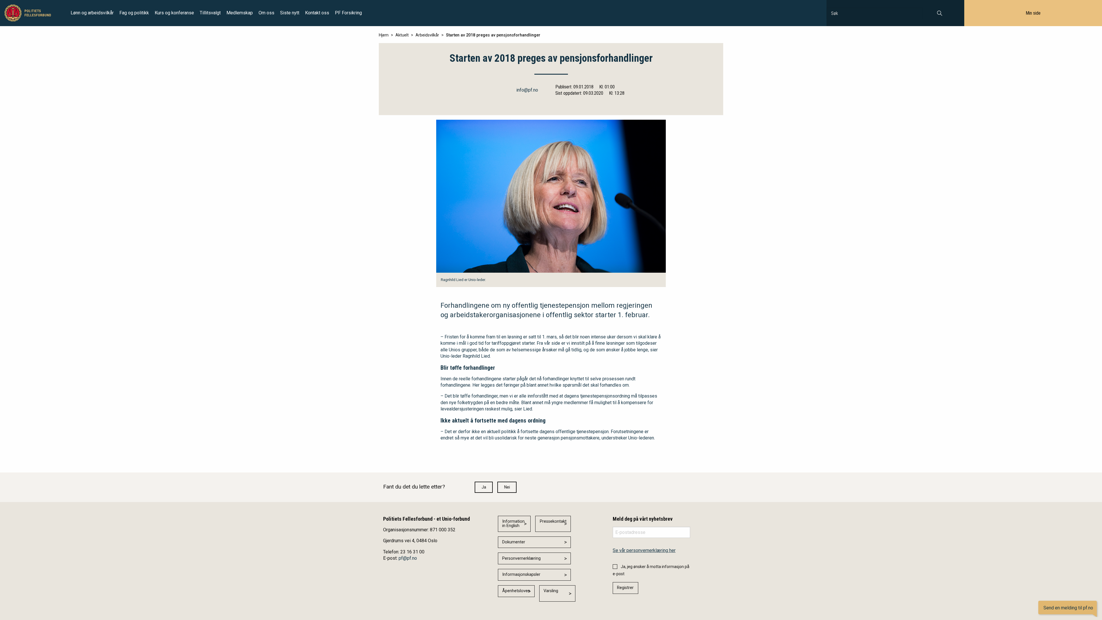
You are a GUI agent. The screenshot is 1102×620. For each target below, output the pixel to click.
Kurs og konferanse (174, 13)
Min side (1033, 13)
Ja (484, 487)
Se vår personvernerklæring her (644, 550)
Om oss (266, 13)
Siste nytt (289, 13)
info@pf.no (527, 90)
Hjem (384, 35)
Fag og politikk (134, 13)
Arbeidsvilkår (427, 35)
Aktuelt (402, 35)
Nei (507, 487)
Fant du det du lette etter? (414, 486)
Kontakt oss (317, 13)
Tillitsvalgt (210, 13)
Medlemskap (239, 13)
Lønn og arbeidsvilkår (92, 13)
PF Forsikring (348, 13)
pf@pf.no (408, 558)
